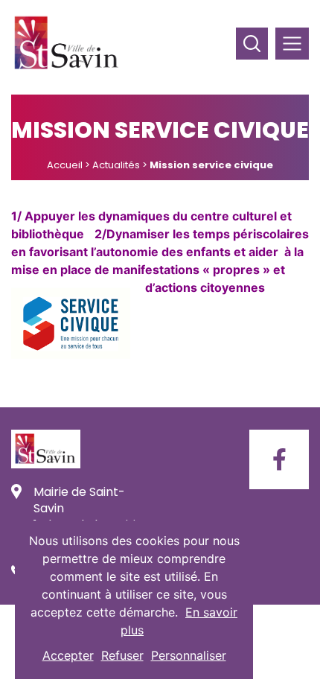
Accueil (65, 165)
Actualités (116, 165)
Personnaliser (188, 655)
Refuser (122, 655)
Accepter (68, 655)
